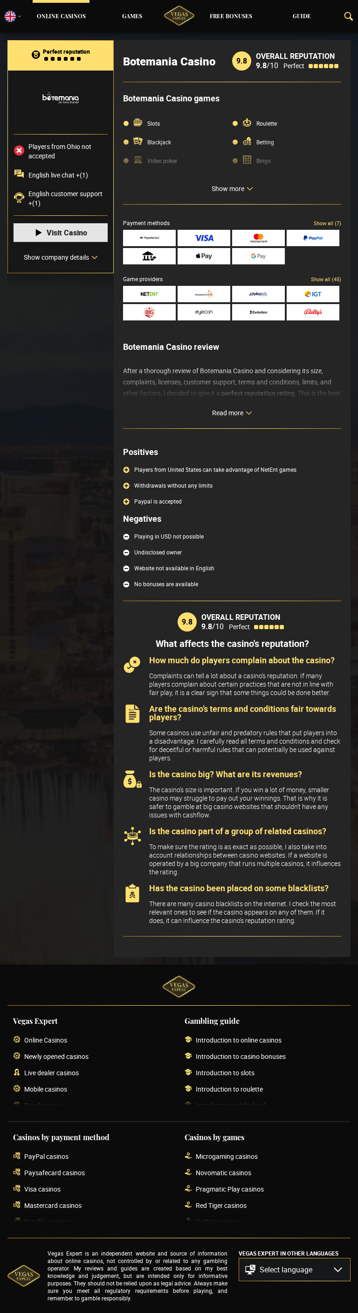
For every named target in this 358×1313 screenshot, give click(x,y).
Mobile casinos (45, 1089)
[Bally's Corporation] (313, 312)
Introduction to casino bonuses (241, 1056)
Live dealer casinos (51, 1072)
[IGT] (313, 294)
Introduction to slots (225, 1072)
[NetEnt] (149, 294)
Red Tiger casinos (221, 1205)
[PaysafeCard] (149, 238)
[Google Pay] (258, 256)
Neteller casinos (47, 1221)
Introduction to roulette (229, 1089)
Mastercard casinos (53, 1205)
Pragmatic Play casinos (230, 1189)
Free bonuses (231, 16)
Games (132, 16)
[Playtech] (258, 294)
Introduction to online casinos (239, 1040)
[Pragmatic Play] (204, 294)
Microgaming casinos (227, 1156)
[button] (295, 1269)
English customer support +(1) (65, 198)
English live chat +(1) (58, 174)
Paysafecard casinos (54, 1172)
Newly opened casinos (56, 1056)
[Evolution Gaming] (258, 312)
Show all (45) (326, 279)
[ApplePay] (204, 256)
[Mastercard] (258, 238)
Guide (302, 16)
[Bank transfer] (149, 256)
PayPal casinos (46, 1156)
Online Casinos (61, 16)
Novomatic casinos (223, 1172)
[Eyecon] (204, 312)
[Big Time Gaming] (149, 312)
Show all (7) (327, 223)
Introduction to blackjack (232, 1105)
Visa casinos (42, 1189)
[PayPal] (313, 238)
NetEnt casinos (218, 1221)
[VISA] (204, 238)
